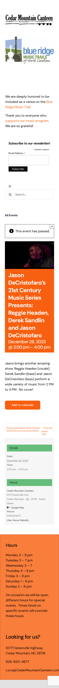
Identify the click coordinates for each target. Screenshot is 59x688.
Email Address (17, 153)
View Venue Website (18, 520)
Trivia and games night (47, 430)
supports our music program (26, 121)
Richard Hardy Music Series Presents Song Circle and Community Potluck (23, 429)
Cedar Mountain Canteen (20, 490)
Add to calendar (22, 405)
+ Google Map (16, 507)
